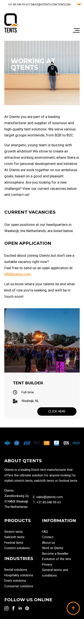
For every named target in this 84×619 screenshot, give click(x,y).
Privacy (47, 564)
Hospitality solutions (18, 575)
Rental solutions (15, 570)
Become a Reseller (55, 554)
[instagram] (6, 608)
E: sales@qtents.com (48, 497)
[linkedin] (20, 608)
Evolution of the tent (56, 559)
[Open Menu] (76, 30)
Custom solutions (17, 548)
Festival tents (13, 543)
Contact (47, 537)
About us (48, 543)
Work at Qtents (52, 548)
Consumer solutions (18, 586)
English (65, 4)
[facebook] (13, 608)
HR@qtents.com (17, 274)
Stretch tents (13, 532)
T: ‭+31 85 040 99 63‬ (47, 502)
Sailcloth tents (14, 537)
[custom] (27, 608)
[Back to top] (73, 608)
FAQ (45, 532)
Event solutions (15, 581)
